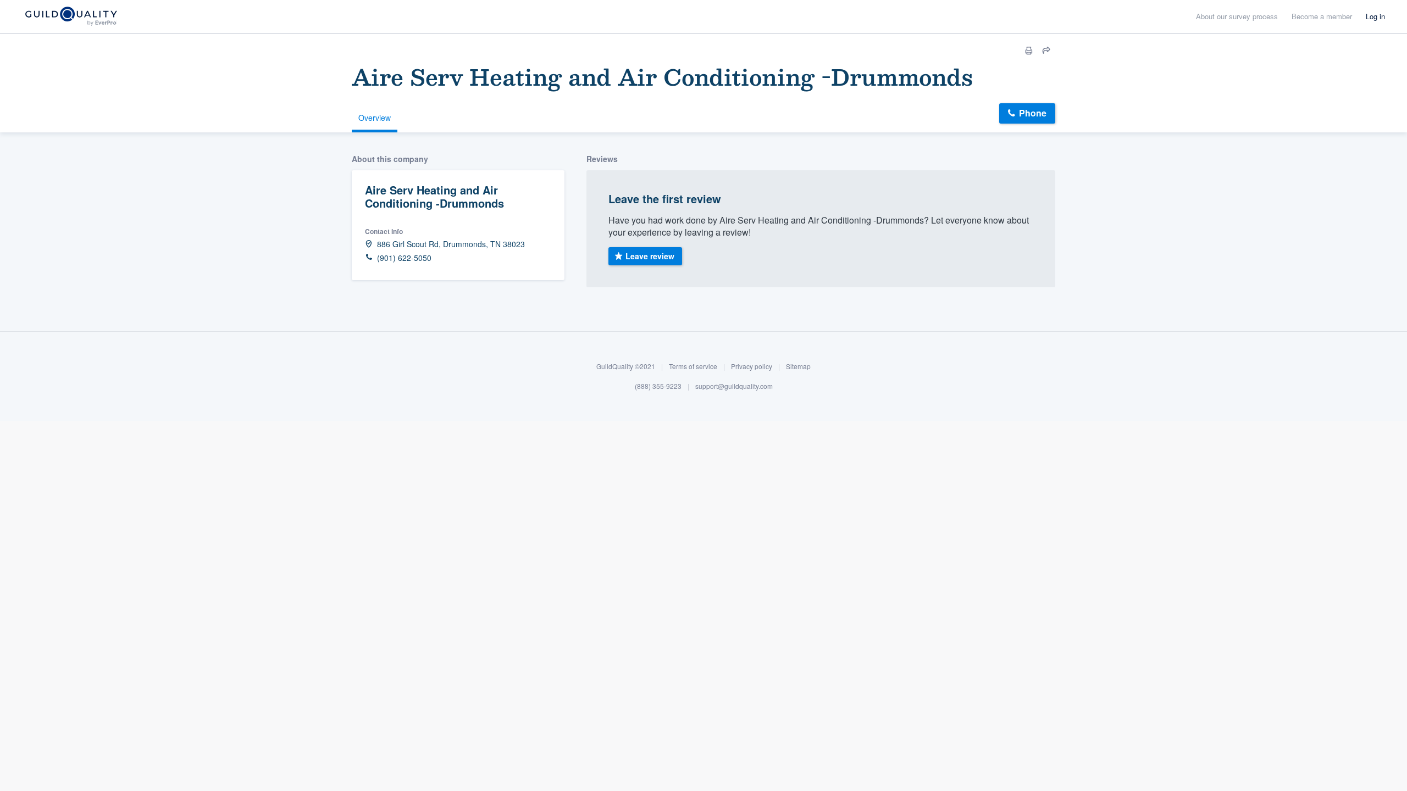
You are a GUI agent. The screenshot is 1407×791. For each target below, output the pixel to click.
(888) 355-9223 (658, 385)
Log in (1375, 16)
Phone (1032, 113)
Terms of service (693, 366)
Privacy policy (751, 366)
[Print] (1029, 50)
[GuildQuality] (70, 17)
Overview (374, 117)
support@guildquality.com (734, 385)
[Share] (1046, 50)
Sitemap (798, 366)
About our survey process (1237, 16)
